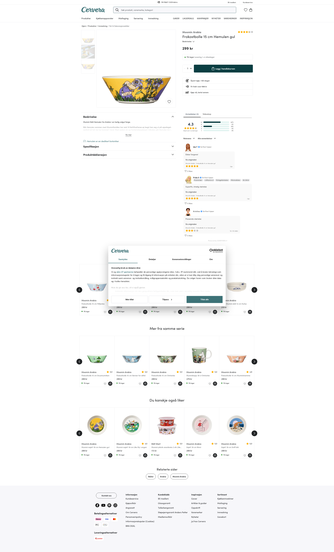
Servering (221, 507)
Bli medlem (163, 498)
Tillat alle (205, 299)
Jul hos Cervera (198, 521)
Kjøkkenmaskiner (225, 498)
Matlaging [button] (123, 18)
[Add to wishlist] (169, 101)
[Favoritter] (245, 10)
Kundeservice (132, 498)
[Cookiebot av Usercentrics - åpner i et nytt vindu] (211, 251)
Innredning (222, 512)
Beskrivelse (187, 41)
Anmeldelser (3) (192, 114)
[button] (117, 10)
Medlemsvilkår (165, 516)
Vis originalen (191, 159)
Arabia (163, 476)
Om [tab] (211, 259)
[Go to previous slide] (79, 290)
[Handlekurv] (251, 10)
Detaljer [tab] (152, 259)
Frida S (196, 177)
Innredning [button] (153, 18)
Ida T (195, 147)
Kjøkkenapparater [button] (104, 18)
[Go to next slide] (254, 290)
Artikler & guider (199, 503)
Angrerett (130, 507)
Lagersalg (188, 18)
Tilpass (165, 299)
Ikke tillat (130, 299)
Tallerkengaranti (166, 507)
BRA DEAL (130, 525)
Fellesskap (207, 114)
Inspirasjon (246, 18)
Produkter (86, 18)
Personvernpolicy (134, 516)
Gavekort (221, 516)
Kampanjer (202, 18)
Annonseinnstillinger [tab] (181, 259)
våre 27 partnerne (125, 272)
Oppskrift (195, 507)
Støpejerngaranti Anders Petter (173, 512)
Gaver (194, 498)
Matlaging (222, 503)
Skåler (151, 476)
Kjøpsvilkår (131, 503)
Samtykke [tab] (122, 259)
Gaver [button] (176, 18)
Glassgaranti (164, 503)
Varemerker (230, 18)
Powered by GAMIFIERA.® (217, 240)
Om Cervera (131, 512)
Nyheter (216, 18)
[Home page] (93, 11)
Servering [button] (138, 18)
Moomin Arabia (179, 476)
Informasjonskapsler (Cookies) (140, 521)
